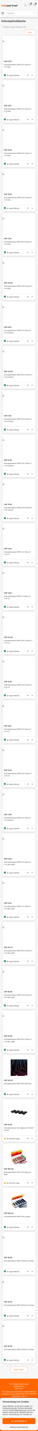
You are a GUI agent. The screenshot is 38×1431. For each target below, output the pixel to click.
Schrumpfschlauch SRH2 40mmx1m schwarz (19, 1305)
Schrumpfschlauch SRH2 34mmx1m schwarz (19, 1261)
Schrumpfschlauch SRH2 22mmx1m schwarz (19, 1349)
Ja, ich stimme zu (19, 1421)
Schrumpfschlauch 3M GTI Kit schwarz (17, 1216)
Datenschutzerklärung (19, 1427)
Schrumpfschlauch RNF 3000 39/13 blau (17, 1084)
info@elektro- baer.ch (19, 1396)
